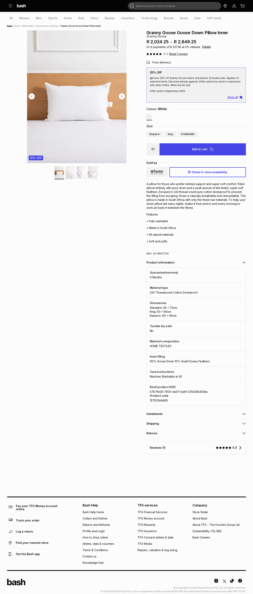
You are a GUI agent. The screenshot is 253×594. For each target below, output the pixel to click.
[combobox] (174, 6)
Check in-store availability (209, 172)
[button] (154, 134)
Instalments (154, 414)
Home (10, 26)
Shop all (233, 97)
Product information (160, 262)
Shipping (152, 423)
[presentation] (11, 18)
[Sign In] (234, 6)
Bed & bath (27, 26)
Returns (151, 433)
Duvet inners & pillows (47, 26)
